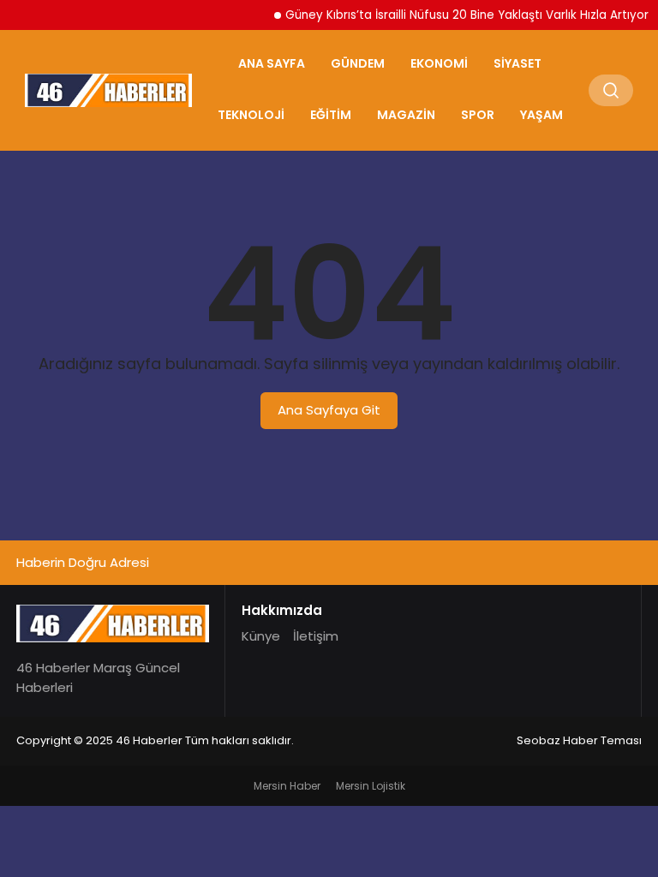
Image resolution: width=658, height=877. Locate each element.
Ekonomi (439, 63)
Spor (477, 114)
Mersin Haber (287, 786)
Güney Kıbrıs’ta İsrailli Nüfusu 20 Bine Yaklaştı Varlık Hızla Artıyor (460, 15)
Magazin (406, 114)
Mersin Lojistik (370, 786)
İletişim (315, 636)
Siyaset (517, 63)
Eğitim (330, 114)
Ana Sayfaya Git (329, 410)
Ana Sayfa (271, 63)
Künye (261, 636)
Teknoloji (251, 114)
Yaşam (541, 114)
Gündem (358, 63)
